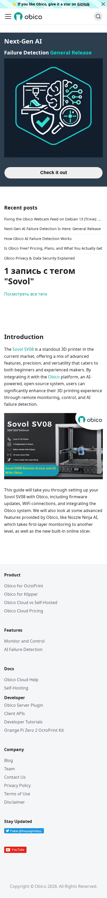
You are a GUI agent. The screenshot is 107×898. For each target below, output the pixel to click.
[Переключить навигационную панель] (8, 16)
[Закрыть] (103, 4)
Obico (54, 377)
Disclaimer (14, 802)
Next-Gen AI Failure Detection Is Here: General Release (52, 228)
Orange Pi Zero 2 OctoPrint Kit (34, 730)
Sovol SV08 (23, 349)
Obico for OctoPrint (23, 586)
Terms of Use (17, 794)
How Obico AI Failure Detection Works (38, 238)
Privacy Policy (17, 785)
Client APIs (14, 713)
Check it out (53, 172)
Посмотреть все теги (25, 294)
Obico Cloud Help (21, 679)
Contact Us (15, 777)
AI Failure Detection (23, 649)
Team (9, 769)
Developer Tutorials (23, 722)
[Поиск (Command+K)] (98, 16)
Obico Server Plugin (23, 705)
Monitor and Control (24, 641)
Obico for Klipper (21, 594)
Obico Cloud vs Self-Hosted (30, 602)
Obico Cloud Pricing (23, 611)
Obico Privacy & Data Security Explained (39, 258)
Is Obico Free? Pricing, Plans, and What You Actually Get (53, 248)
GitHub (83, 4)
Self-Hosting (16, 688)
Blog (8, 760)
